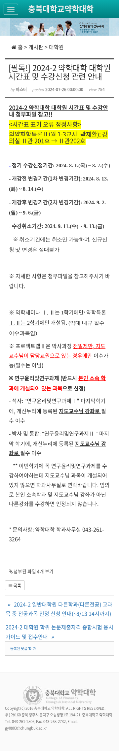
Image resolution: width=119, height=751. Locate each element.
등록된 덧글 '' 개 (23, 648)
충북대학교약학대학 (61, 9)
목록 (16, 585)
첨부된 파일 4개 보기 (33, 571)
